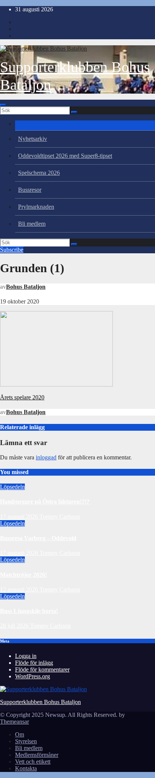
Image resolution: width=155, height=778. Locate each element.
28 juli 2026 (15, 625)
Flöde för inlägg (34, 662)
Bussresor (29, 189)
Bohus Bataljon (26, 286)
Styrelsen (26, 741)
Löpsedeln (12, 487)
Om (19, 734)
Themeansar (14, 721)
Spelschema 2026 (39, 172)
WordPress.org (32, 676)
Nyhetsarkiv (32, 139)
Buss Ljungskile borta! (29, 611)
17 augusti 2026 (20, 516)
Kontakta (26, 768)
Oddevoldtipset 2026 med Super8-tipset (65, 156)
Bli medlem (32, 223)
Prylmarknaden (36, 206)
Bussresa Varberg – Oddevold (38, 538)
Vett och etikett (32, 761)
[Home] (85, 125)
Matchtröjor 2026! (23, 575)
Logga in (25, 656)
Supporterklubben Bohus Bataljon (40, 702)
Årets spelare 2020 (22, 397)
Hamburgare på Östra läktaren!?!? (45, 501)
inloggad (46, 457)
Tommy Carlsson (60, 516)
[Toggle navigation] (3, 105)
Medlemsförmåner (36, 755)
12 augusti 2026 (20, 589)
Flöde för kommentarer (42, 669)
